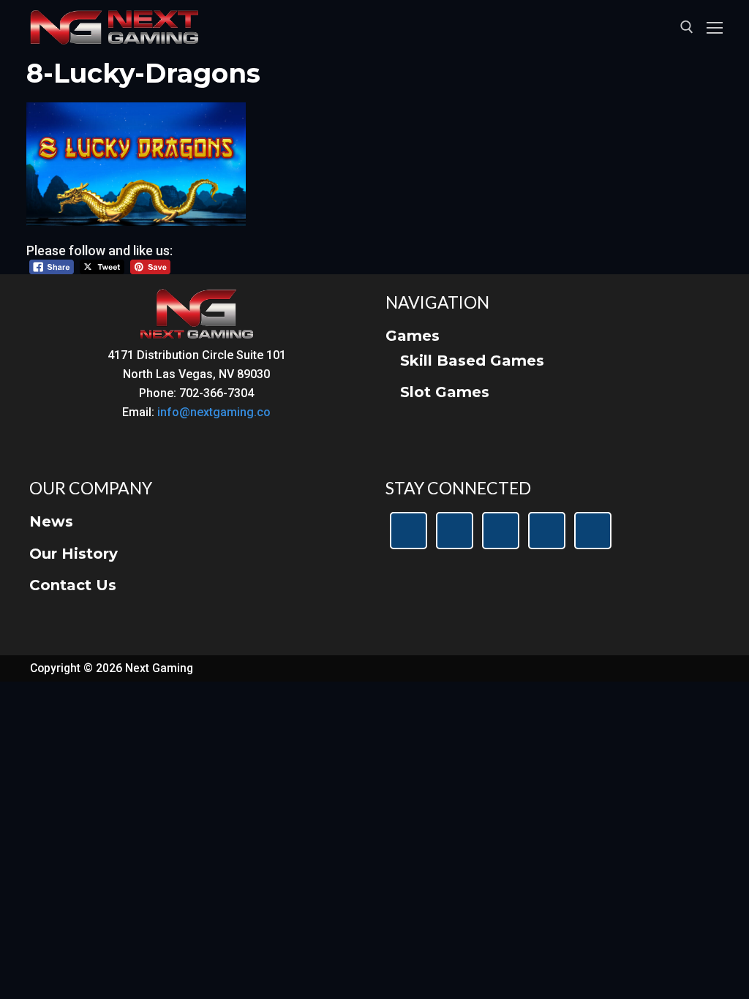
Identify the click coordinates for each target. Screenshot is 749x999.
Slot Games (444, 392)
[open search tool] (686, 27)
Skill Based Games (472, 360)
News (51, 521)
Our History (73, 553)
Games (412, 335)
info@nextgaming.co (214, 412)
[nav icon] (715, 27)
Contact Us (72, 585)
